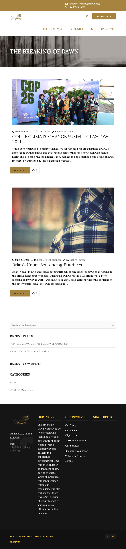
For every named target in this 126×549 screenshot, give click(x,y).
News (92, 29)
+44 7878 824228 (76, 7)
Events (46, 131)
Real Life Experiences (49, 259)
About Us (56, 29)
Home (43, 29)
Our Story (70, 425)
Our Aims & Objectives (71, 433)
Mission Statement (75, 440)
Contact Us (107, 29)
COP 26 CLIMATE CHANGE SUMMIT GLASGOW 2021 (60, 139)
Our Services (76, 29)
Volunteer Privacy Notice (75, 458)
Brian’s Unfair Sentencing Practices (47, 265)
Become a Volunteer (76, 450)
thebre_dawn (66, 131)
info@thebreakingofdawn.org (84, 3)
